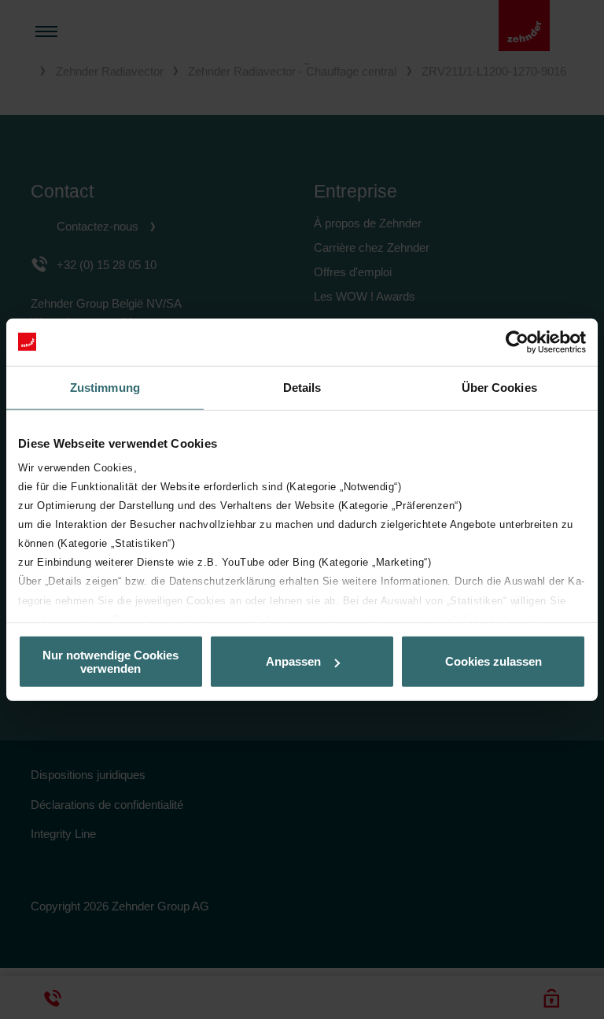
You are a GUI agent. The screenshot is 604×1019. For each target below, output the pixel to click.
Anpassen (293, 661)
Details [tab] (302, 386)
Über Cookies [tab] (499, 386)
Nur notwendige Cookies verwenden (110, 661)
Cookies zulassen (493, 661)
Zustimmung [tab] (105, 386)
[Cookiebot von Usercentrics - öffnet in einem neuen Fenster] (517, 341)
